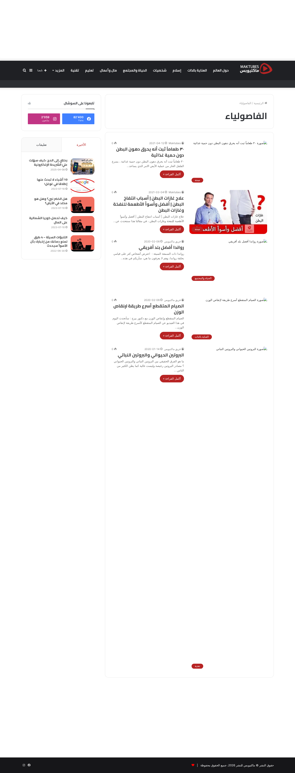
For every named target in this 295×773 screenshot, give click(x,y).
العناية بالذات (197, 70)
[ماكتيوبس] (256, 68)
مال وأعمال (108, 70)
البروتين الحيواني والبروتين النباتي (151, 355)
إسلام (177, 70)
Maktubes (175, 143)
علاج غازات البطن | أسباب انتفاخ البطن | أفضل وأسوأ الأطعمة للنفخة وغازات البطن (148, 204)
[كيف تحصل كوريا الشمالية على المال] (82, 224)
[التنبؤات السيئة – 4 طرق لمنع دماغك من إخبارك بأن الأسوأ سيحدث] (82, 243)
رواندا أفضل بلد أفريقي (161, 247)
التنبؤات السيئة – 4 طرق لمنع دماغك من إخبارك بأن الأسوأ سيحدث (48, 241)
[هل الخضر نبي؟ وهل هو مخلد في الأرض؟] (82, 205)
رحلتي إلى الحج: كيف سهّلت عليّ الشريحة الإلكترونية (48, 162)
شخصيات (160, 70)
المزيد (59, 70)
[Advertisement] (147, 30)
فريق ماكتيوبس (172, 241)
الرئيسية (259, 103)
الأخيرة (81, 145)
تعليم (89, 70)
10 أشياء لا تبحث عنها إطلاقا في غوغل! (52, 182)
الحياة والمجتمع (135, 70)
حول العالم (221, 70)
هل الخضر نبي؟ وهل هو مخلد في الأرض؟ (50, 201)
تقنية (75, 70)
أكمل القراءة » (172, 174)
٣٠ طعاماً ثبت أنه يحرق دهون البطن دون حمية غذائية (150, 152)
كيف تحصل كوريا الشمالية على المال (48, 220)
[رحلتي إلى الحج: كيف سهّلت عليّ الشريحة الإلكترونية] (82, 166)
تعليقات (41, 145)
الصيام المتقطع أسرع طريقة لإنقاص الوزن (148, 309)
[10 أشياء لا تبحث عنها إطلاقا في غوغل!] (82, 186)
